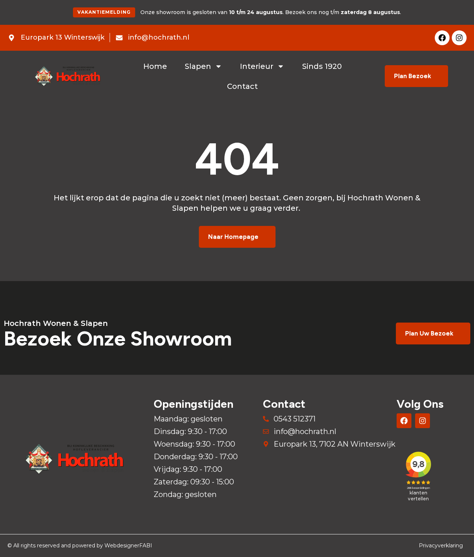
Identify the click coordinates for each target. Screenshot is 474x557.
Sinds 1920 (322, 66)
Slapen (198, 66)
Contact (242, 86)
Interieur (256, 66)
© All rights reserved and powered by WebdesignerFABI (79, 545)
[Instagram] (459, 37)
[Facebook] (442, 37)
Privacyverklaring (441, 545)
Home (155, 66)
